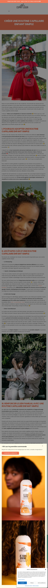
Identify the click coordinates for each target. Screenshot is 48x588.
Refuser (32, 582)
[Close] (42, 445)
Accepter (22, 582)
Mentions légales (36, 585)
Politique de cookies (28, 585)
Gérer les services (21, 579)
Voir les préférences (41, 582)
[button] (45, 569)
